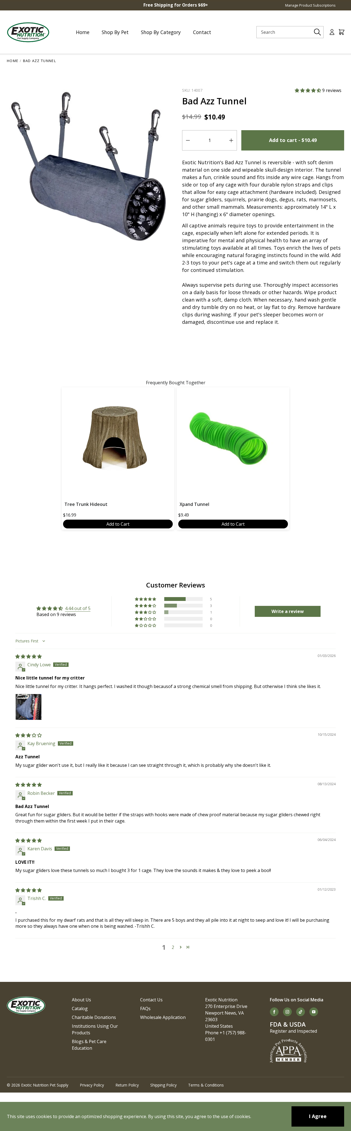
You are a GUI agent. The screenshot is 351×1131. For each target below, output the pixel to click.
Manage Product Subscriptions (310, 5)
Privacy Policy (92, 1085)
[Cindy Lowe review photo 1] (28, 707)
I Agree (318, 1116)
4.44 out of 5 (77, 608)
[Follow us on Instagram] (287, 1011)
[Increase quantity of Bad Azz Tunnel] (231, 140)
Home (12, 60)
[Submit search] (317, 32)
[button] (308, 90)
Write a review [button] (287, 611)
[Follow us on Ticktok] (300, 1011)
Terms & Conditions (206, 1085)
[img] (28, 656)
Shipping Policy (163, 1085)
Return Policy (127, 1085)
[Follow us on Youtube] (313, 1011)
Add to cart (293, 140)
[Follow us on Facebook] (274, 1011)
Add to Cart (117, 524)
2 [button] (173, 947)
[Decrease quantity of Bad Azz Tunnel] (187, 140)
